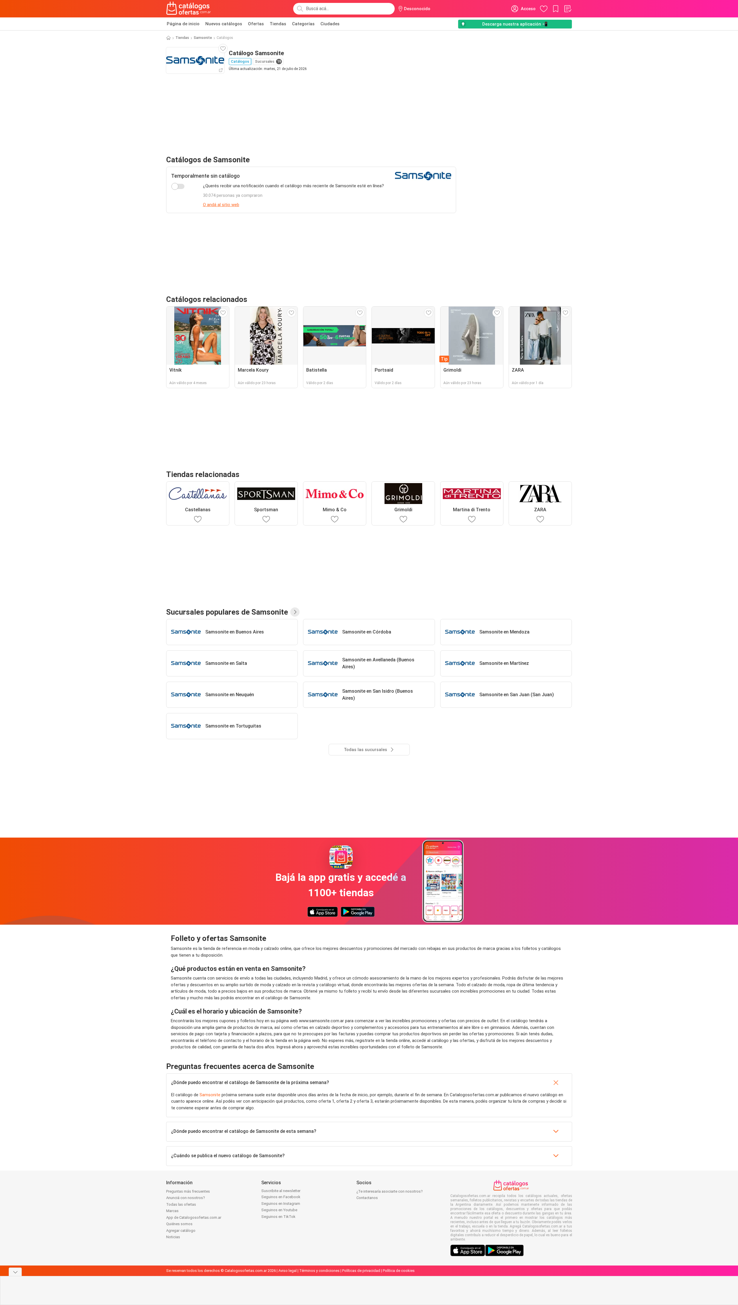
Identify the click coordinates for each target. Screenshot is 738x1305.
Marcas (172, 1211)
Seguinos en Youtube (279, 1210)
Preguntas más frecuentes (188, 1191)
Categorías (303, 23)
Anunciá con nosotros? (185, 1198)
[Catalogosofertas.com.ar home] (188, 8)
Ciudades (330, 23)
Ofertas (256, 23)
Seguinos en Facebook (280, 1197)
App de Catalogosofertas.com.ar (193, 1217)
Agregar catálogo (180, 1230)
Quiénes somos (179, 1224)
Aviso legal (287, 1270)
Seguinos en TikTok (278, 1216)
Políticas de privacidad (361, 1270)
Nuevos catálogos (223, 23)
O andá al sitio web (221, 204)
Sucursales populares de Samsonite (227, 612)
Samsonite (203, 38)
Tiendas (278, 23)
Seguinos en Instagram (280, 1203)
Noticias (173, 1237)
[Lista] (567, 8)
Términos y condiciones (319, 1270)
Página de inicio (183, 23)
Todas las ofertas (181, 1204)
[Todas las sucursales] (295, 612)
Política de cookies (399, 1270)
